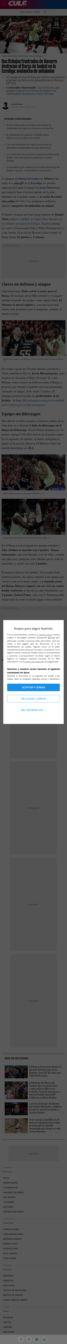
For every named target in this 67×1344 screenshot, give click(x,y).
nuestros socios (45, 634)
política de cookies (33, 661)
